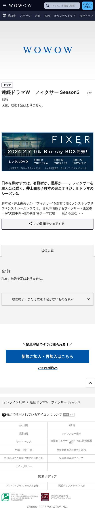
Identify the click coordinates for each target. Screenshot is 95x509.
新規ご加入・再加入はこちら (47, 356)
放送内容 (47, 251)
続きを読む (69, 213)
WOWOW (20, 5)
